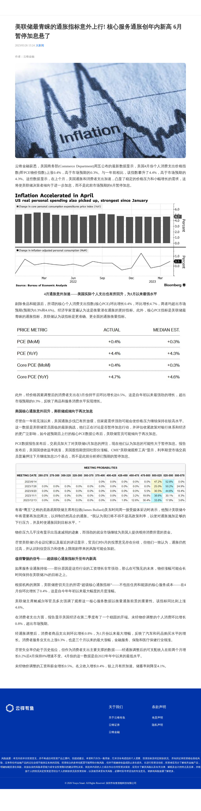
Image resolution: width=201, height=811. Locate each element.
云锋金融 (114, 732)
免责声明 (157, 717)
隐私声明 (157, 724)
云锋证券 (114, 724)
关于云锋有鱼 (117, 717)
